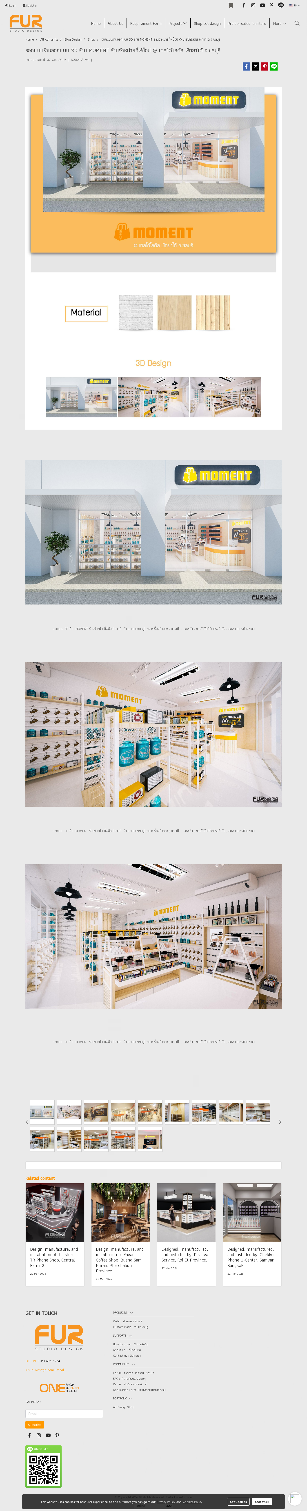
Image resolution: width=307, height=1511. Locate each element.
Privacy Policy (166, 1502)
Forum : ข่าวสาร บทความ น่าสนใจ (133, 1372)
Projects (176, 23)
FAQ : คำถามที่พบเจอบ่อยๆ (129, 1378)
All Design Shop (123, 1407)
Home (96, 23)
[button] (297, 23)
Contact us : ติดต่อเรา (127, 1355)
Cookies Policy (192, 1502)
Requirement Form (146, 23)
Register (31, 5)
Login (12, 5)
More (278, 23)
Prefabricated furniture (247, 23)
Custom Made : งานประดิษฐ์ (130, 1326)
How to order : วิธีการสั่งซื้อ (130, 1344)
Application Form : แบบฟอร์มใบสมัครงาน (139, 1389)
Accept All (262, 1502)
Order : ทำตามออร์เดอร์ (127, 1321)
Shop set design (207, 23)
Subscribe (34, 1424)
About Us (115, 23)
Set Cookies (238, 1502)
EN (295, 5)
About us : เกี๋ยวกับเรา (127, 1349)
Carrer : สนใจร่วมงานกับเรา (130, 1384)
